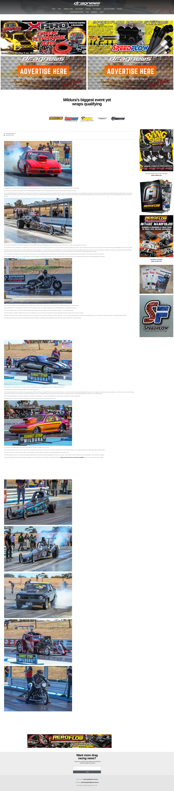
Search (102, 12)
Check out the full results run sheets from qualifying (72, 457)
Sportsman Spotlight (109, 9)
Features (88, 9)
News (59, 9)
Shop (87, 12)
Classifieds (94, 12)
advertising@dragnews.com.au (90, 782)
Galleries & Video (68, 9)
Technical (119, 9)
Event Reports (79, 9)
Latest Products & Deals (76, 12)
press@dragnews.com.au (90, 779)
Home (53, 9)
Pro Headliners (97, 9)
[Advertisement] (45, 329)
